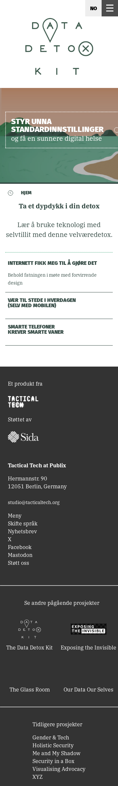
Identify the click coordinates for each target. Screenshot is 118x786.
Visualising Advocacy (59, 769)
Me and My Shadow (56, 753)
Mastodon (20, 555)
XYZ (37, 777)
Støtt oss (18, 563)
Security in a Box (53, 761)
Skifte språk (22, 523)
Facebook (19, 547)
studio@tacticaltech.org (34, 502)
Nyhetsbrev (22, 531)
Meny (15, 515)
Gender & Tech (50, 737)
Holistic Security (53, 745)
